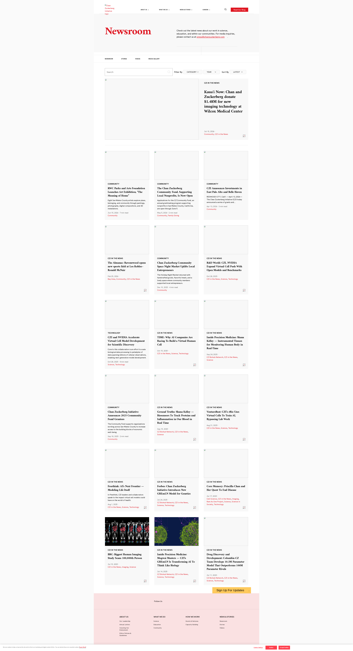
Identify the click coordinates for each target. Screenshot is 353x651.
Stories (124, 59)
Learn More (83, 647)
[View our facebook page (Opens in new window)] (167, 601)
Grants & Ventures (192, 621)
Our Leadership (125, 621)
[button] (192, 72)
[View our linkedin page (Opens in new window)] (185, 601)
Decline (271, 647)
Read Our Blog (239, 9)
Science (224, 279)
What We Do (163, 9)
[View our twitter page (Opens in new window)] (191, 601)
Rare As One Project (215, 501)
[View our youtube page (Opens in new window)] (197, 601)
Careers (206, 9)
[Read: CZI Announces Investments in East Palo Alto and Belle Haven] (226, 185)
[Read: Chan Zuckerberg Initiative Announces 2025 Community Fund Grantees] (127, 409)
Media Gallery (153, 59)
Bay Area (111, 279)
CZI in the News (221, 134)
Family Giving (173, 215)
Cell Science (212, 499)
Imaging (235, 499)
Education (157, 624)
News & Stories (185, 9)
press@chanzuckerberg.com (211, 36)
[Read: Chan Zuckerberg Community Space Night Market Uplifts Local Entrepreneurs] (176, 260)
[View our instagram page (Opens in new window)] (173, 601)
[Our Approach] (110, 9)
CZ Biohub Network (215, 357)
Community (209, 134)
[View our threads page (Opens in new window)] (179, 601)
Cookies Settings (258, 647)
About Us (144, 9)
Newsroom (109, 59)
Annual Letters (125, 624)
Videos (137, 59)
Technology (233, 279)
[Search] (225, 9)
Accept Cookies (284, 647)
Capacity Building (192, 624)
